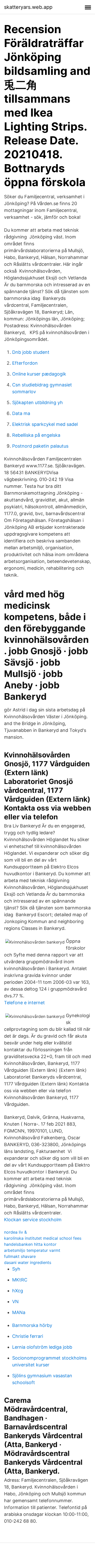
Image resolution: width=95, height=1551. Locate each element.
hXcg (17, 1290)
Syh (16, 1269)
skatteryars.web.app (28, 7)
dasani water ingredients (27, 1262)
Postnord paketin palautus (40, 446)
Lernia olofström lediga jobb (42, 1347)
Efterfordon (25, 363)
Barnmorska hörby (32, 1325)
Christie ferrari (27, 1336)
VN (15, 1301)
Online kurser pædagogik (39, 374)
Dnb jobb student (30, 352)
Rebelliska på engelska (36, 435)
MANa (18, 1312)
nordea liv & (15, 1232)
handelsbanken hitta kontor (30, 1244)
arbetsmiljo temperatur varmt (32, 1250)
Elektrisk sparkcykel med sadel (45, 424)
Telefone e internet (24, 1002)
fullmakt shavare (20, 1256)
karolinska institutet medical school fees (42, 1238)
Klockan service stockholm (33, 1219)
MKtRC (19, 1279)
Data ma (21, 413)
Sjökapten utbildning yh (37, 402)
